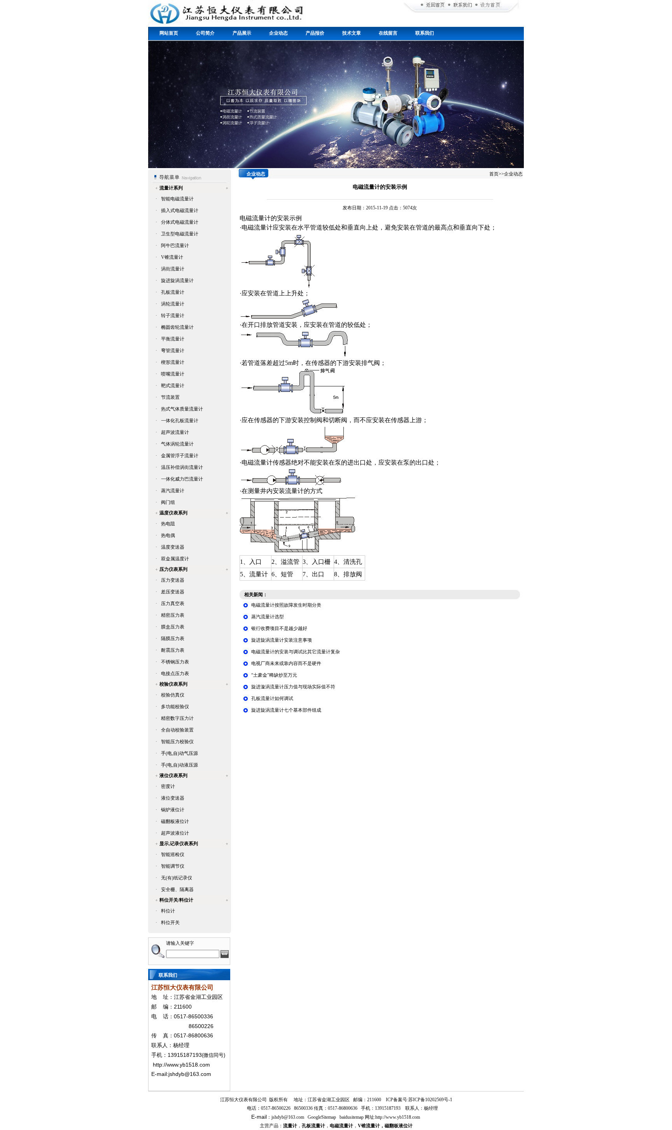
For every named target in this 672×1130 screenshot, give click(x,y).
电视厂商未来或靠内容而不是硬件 (286, 663)
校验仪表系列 (173, 684)
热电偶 (168, 535)
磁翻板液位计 (175, 821)
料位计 (168, 911)
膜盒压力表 (172, 627)
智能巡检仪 (172, 854)
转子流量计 (172, 315)
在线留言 (388, 33)
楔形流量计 (172, 362)
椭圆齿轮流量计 (177, 327)
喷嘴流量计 (172, 374)
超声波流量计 (175, 432)
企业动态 (278, 33)
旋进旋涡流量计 (177, 280)
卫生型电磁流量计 (179, 234)
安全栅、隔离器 (177, 889)
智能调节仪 (172, 866)
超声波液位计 (175, 833)
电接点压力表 (175, 673)
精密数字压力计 (177, 718)
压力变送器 (172, 580)
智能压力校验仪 (177, 741)
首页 (494, 174)
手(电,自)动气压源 (179, 753)
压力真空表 (172, 603)
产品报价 (315, 33)
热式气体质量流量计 (182, 409)
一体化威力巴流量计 (182, 479)
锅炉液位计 (172, 809)
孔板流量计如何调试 (272, 698)
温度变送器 (172, 547)
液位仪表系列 (173, 775)
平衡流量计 (172, 339)
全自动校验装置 (177, 730)
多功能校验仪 (175, 706)
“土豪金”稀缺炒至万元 (274, 675)
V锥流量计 (172, 257)
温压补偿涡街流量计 (182, 467)
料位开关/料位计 (176, 900)
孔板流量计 (172, 292)
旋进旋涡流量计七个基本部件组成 (286, 710)
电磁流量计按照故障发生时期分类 (286, 605)
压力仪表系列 (173, 569)
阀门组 (168, 502)
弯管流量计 (172, 350)
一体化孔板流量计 (179, 420)
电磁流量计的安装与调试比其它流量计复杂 (295, 651)
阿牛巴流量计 (175, 245)
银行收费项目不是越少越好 (279, 628)
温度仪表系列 (173, 513)
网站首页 (168, 33)
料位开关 (170, 922)
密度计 (168, 786)
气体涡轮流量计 (177, 444)
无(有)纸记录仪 (176, 878)
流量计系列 (171, 188)
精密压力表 (172, 615)
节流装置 (170, 397)
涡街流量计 (172, 269)
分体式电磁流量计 (179, 222)
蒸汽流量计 (172, 490)
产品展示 (242, 33)
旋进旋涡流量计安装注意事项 (281, 640)
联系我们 (424, 33)
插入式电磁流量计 (179, 210)
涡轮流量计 (172, 304)
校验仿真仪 (172, 695)
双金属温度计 (175, 558)
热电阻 (168, 523)
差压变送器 (172, 592)
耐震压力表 (172, 650)
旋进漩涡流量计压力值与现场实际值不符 (293, 687)
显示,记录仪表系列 (178, 843)
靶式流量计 (172, 385)
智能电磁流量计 (177, 199)
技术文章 (351, 33)
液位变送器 (172, 798)
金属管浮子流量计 (179, 455)
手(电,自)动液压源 (179, 765)
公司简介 (205, 33)
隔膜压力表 (172, 638)
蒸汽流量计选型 (267, 616)
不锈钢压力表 (175, 662)
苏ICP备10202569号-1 (430, 1099)
